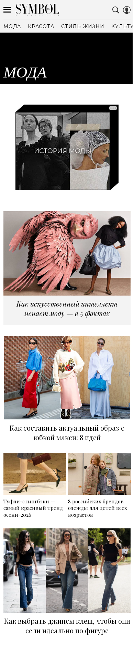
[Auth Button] (127, 10)
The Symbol (37, 10)
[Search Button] (116, 10)
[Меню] (7, 10)
